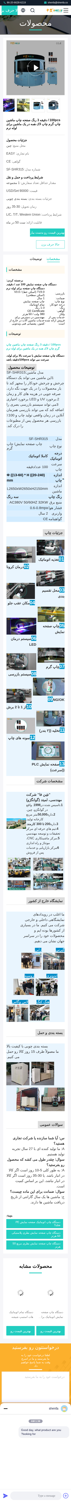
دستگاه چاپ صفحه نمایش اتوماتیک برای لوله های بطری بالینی (51, 1315)
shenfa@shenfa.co (58, 2)
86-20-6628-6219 (16, 2)
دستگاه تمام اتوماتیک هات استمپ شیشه (21, 1314)
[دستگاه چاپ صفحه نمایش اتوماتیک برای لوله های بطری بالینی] (50, 1292)
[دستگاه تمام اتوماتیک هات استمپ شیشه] (20, 1292)
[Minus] (5, 1408)
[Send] (5, 1495)
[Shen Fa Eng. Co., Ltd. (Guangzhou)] (54, 10)
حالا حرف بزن (10, 10)
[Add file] (66, 1495)
